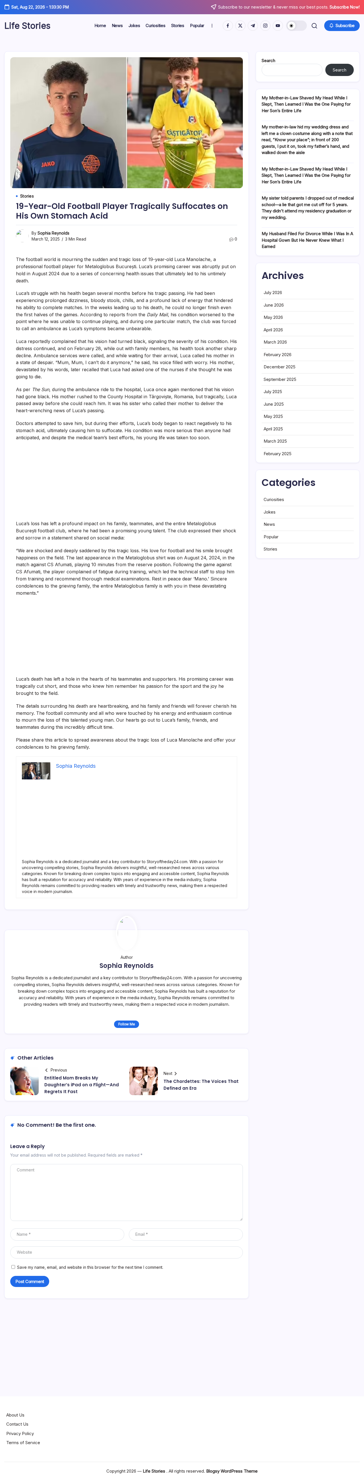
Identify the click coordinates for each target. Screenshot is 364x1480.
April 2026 (273, 329)
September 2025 (280, 379)
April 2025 (273, 429)
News (269, 524)
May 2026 (273, 317)
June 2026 (274, 305)
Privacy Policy (20, 1433)
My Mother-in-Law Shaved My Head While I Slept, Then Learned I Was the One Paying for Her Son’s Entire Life (306, 104)
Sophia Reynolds (53, 233)
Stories (270, 549)
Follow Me (126, 1024)
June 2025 (274, 404)
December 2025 (279, 367)
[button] (296, 25)
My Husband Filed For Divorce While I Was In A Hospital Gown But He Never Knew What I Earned (307, 240)
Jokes (270, 512)
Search (268, 60)
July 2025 (273, 391)
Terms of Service (23, 1442)
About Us (15, 1415)
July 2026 (273, 292)
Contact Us (17, 1424)
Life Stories (27, 25)
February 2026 (277, 354)
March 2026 (275, 342)
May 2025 (273, 416)
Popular (271, 536)
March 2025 (275, 441)
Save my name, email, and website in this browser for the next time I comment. (90, 1267)
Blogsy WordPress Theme (232, 1471)
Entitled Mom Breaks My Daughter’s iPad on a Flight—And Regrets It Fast (81, 1085)
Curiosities (274, 499)
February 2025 (277, 453)
